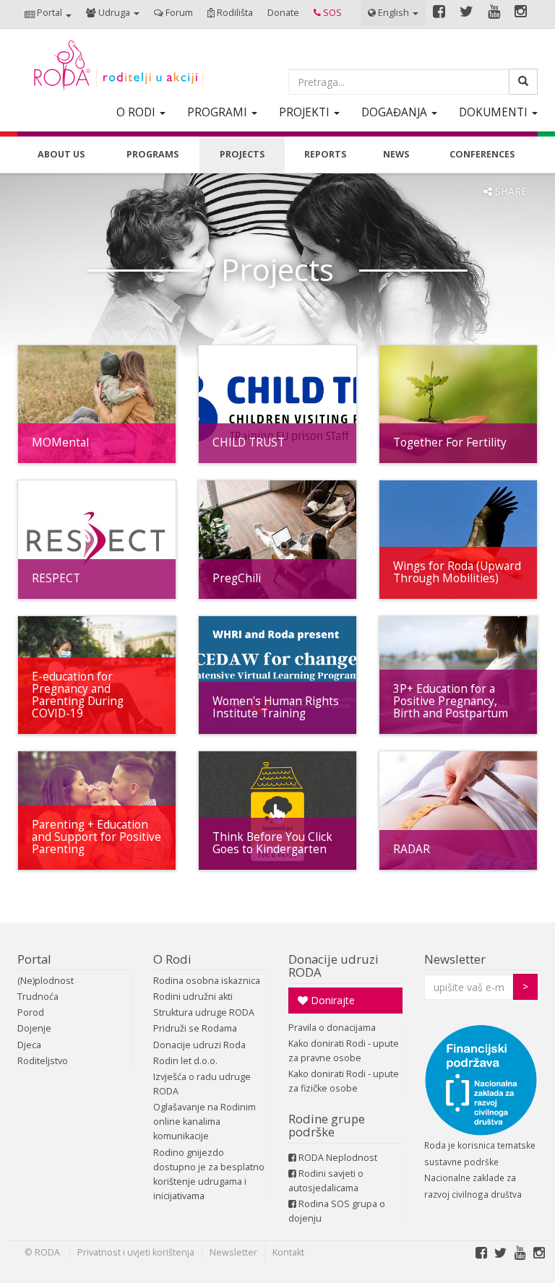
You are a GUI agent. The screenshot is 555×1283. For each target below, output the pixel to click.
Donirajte (331, 1000)
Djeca (29, 1045)
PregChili (236, 578)
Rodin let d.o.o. (185, 1061)
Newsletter (455, 959)
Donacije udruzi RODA (333, 965)
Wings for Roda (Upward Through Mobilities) (457, 572)
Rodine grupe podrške (326, 1125)
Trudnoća (38, 996)
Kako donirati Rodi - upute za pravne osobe (343, 1050)
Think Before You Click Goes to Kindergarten (272, 843)
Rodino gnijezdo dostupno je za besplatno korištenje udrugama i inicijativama (208, 1174)
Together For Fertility (450, 442)
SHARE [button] (509, 191)
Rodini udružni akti (193, 996)
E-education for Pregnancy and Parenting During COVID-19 (78, 695)
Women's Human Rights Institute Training (275, 707)
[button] (48, 14)
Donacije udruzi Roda (199, 1045)
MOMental (60, 442)
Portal (34, 959)
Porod (30, 1012)
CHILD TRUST (248, 442)
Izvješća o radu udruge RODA (202, 1084)
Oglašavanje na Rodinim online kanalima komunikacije (204, 1121)
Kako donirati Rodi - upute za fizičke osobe (343, 1081)
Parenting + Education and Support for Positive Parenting (96, 837)
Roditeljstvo (42, 1061)
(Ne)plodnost (45, 981)
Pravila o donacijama (332, 1027)
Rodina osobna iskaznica (206, 981)
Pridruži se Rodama (195, 1028)
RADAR (411, 849)
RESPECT (56, 578)
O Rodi (172, 959)
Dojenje (34, 1028)
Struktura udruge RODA (203, 1012)
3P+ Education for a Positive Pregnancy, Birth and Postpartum (450, 701)
